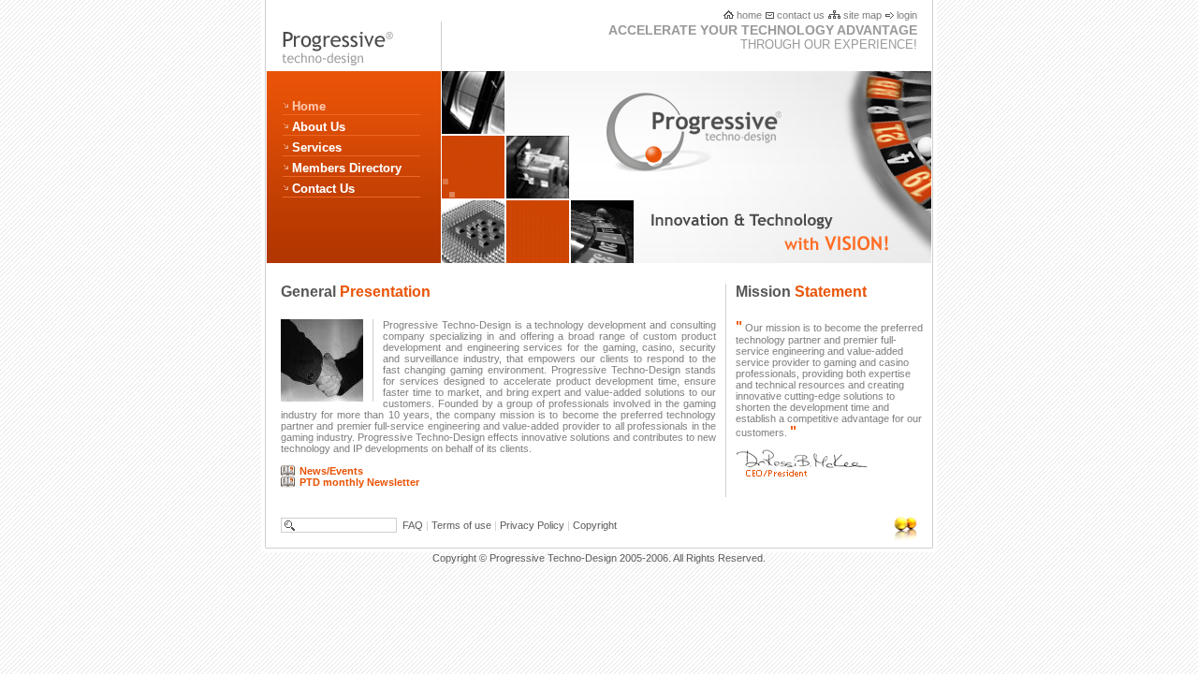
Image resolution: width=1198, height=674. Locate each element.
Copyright (595, 525)
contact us (799, 15)
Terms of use (461, 525)
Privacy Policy (532, 525)
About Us (318, 127)
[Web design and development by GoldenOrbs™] (869, 529)
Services (317, 147)
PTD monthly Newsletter (359, 482)
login (905, 15)
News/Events (331, 470)
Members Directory (347, 168)
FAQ (412, 525)
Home (309, 106)
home (748, 15)
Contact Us (323, 189)
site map (861, 15)
